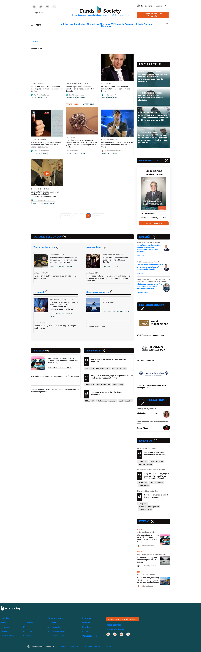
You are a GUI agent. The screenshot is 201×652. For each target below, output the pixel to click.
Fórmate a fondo (47, 236)
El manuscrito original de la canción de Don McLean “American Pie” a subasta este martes (46, 144)
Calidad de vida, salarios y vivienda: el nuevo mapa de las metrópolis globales (148, 580)
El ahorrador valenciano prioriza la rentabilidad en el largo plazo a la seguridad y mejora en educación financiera (108, 278)
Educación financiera (44, 247)
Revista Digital (151, 160)
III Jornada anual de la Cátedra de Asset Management (156, 496)
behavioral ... (43, 203)
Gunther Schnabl (143, 292)
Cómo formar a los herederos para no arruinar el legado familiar (115, 260)
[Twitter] (54, 6)
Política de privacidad (92, 647)
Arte (33, 153)
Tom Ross (140, 256)
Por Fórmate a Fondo (41, 95)
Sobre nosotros (152, 399)
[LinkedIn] (34, 6)
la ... (108, 153)
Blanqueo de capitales (95, 326)
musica (40, 98)
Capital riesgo (109, 302)
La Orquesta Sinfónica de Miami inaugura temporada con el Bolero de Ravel (116, 89)
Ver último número (154, 223)
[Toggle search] (167, 24)
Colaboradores (152, 304)
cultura (104, 98)
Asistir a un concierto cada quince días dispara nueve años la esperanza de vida (47, 89)
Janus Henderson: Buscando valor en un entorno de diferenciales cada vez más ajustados (151, 96)
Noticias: (64, 24)
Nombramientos (77, 24)
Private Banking (144, 24)
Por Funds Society (147, 545)
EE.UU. (38, 153)
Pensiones (130, 24)
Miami (115, 98)
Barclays (34, 203)
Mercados (105, 24)
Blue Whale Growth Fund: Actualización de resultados (155, 453)
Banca (104, 153)
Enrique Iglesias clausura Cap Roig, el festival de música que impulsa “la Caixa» (117, 144)
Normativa (106, 26)
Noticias (5, 618)
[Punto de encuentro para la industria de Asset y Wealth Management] (100, 11)
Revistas (86, 618)
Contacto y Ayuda (115, 629)
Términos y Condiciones (69, 647)
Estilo (39, 350)
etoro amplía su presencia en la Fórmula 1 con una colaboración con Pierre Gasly (63, 360)
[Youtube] (47, 6)
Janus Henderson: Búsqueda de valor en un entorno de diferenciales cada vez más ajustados (152, 78)
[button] (153, 6)
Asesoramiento (93, 247)
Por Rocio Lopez (72, 151)
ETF (113, 24)
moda (83, 153)
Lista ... (77, 153)
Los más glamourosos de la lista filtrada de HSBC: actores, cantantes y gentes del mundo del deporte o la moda (81, 143)
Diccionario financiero (97, 292)
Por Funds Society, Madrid (114, 151)
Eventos (93, 350)
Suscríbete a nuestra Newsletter (153, 15)
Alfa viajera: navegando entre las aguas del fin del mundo (55, 376)
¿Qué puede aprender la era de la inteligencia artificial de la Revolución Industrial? (149, 286)
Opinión (145, 236)
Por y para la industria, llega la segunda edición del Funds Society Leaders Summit (112, 377)
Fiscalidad (39, 292)
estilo (110, 98)
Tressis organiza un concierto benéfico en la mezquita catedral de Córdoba (81, 89)
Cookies (109, 647)
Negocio (120, 24)
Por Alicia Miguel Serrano (149, 566)
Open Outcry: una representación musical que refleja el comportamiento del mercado (45, 194)
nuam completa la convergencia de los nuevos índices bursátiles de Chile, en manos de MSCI (153, 117)
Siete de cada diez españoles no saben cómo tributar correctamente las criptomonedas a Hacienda (64, 305)
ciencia (33, 98)
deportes (70, 153)
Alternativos (93, 24)
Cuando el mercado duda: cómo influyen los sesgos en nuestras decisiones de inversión (63, 260)
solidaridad (81, 98)
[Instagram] (41, 6)
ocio (45, 98)
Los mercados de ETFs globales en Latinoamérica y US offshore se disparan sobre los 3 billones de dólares (152, 138)
